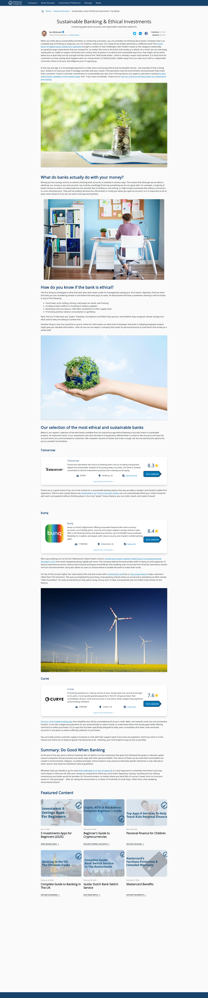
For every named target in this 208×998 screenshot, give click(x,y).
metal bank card (115, 574)
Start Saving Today (49, 844)
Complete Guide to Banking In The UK (61, 886)
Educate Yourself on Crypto (96, 844)
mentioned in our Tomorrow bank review (100, 493)
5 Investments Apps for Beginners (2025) (56, 835)
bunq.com (131, 544)
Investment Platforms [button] (70, 3)
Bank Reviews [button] (48, 3)
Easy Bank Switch (91, 895)
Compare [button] (32, 3)
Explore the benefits (135, 895)
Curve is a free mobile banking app (56, 721)
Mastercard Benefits (139, 884)
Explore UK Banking (49, 895)
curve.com (131, 707)
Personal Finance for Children (146, 833)
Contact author (73, 35)
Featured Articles (61, 11)
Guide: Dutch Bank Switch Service (101, 886)
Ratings (88, 3)
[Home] (15, 3)
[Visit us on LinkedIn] (140, 33)
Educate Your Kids (134, 844)
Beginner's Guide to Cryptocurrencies (97, 835)
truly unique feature (139, 574)
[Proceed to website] (152, 474)
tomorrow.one (131, 475)
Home (48, 11)
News (98, 3)
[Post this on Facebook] (146, 33)
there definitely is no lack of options (95, 770)
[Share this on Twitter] (134, 33)
